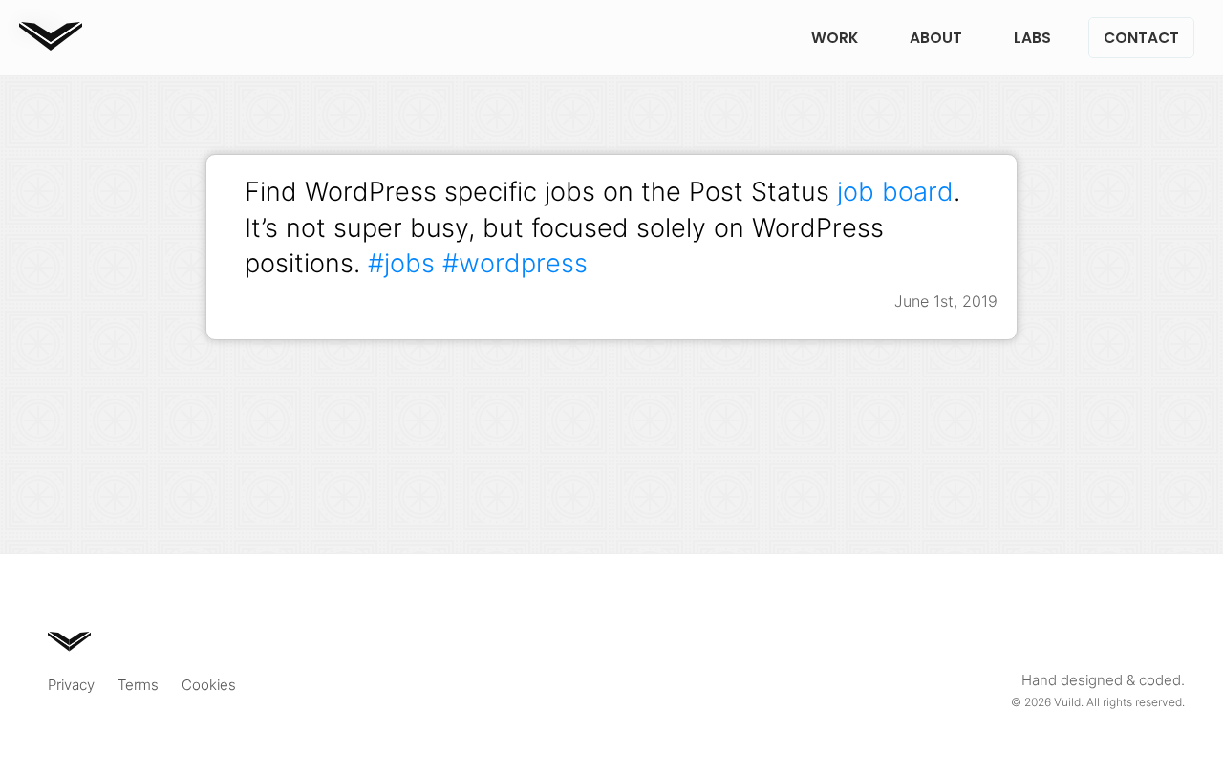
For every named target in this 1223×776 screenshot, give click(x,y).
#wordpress (515, 263)
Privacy (71, 685)
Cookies (209, 685)
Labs (1032, 38)
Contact (1141, 38)
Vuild (1067, 702)
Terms (138, 685)
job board (895, 191)
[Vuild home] (50, 44)
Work (834, 38)
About (936, 38)
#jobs (401, 263)
